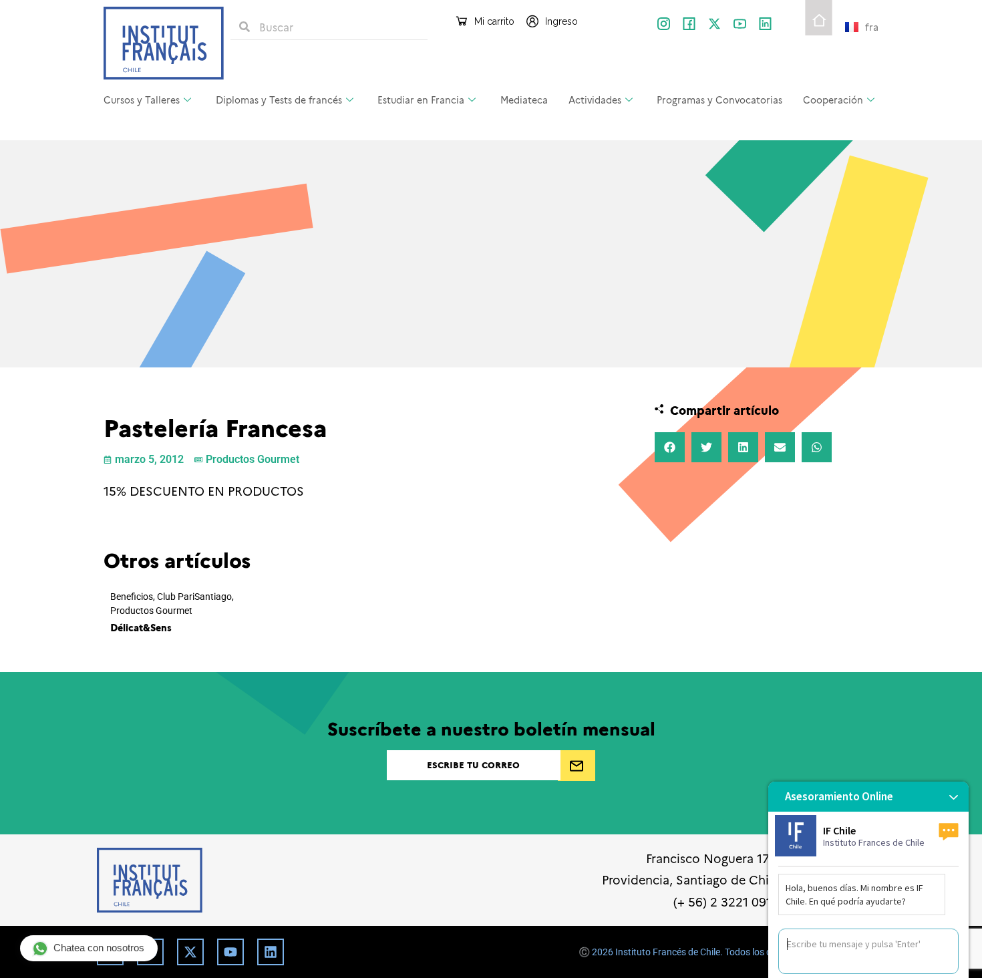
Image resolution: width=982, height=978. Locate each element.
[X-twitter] (714, 23)
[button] (670, 447)
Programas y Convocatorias (719, 99)
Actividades (594, 99)
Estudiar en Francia (420, 99)
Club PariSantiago (194, 597)
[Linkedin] (270, 952)
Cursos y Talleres (142, 99)
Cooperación (833, 99)
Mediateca (524, 99)
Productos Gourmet (252, 459)
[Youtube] (230, 952)
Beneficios (131, 597)
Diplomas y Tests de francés (279, 99)
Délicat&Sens (141, 627)
